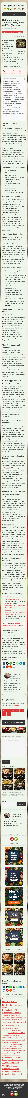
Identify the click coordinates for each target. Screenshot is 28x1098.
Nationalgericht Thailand (14, 792)
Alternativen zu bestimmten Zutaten (14, 99)
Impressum (6, 1085)
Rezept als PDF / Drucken (13, 722)
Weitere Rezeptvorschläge (12, 111)
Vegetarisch (20, 797)
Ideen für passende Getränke (12, 101)
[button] (4, 663)
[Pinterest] (12, 839)
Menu (15, 14)
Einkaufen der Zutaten (10, 85)
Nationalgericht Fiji (9, 1010)
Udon (7, 468)
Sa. (4, 714)
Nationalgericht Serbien (16, 1048)
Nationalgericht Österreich (12, 1074)
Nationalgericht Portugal (9, 1044)
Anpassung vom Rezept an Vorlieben (14, 97)
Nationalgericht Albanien (8, 998)
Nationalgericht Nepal (6, 1035)
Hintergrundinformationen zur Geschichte (12, 108)
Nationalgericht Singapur (8, 1050)
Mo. (4, 710)
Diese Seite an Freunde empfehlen (14, 117)
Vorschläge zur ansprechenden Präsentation (13, 104)
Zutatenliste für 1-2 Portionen (12, 83)
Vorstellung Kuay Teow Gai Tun (12, 81)
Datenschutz (21, 1084)
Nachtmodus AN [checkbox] (3, 1095)
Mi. (13, 710)
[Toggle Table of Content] (22, 79)
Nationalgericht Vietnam (10, 1069)
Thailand (11, 797)
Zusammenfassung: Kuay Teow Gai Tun (14, 114)
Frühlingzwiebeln (13, 794)
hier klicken (17, 705)
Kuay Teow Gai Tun (12, 795)
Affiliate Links (17, 1085)
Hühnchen (5, 795)
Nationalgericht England (11, 1007)
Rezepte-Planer (9, 119)
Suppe (7, 603)
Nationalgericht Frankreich (11, 1013)
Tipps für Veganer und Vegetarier (13, 93)
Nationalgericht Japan (13, 1025)
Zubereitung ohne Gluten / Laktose (13, 91)
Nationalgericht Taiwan (16, 1055)
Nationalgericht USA (14, 1066)
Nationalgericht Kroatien (10, 1028)
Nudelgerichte (21, 795)
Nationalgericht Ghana (6, 1015)
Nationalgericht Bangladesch (19, 998)
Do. (17, 710)
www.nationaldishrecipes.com (14, 1088)
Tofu (23, 355)
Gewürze (20, 794)
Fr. (22, 710)
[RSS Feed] (16, 839)
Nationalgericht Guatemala (15, 1017)
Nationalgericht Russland (14, 1046)
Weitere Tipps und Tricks (10, 95)
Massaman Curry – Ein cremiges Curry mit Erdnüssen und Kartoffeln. (15, 608)
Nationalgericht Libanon (8, 1030)
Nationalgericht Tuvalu (9, 1060)
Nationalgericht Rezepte (14, 7)
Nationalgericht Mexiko (16, 1033)
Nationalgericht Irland (17, 1019)
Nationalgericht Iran (8, 1019)
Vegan (15, 797)
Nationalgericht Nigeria (15, 1037)
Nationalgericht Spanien (16, 1053)
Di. (9, 710)
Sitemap (11, 1085)
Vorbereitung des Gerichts (11, 87)
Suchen (4, 801)
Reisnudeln (5, 797)
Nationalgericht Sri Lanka (6, 1055)
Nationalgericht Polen (14, 1042)
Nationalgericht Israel (6, 1022)
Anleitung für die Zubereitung (12, 89)
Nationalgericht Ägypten (11, 1071)
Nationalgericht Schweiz (6, 1048)
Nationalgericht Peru (11, 1040)
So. (9, 714)
